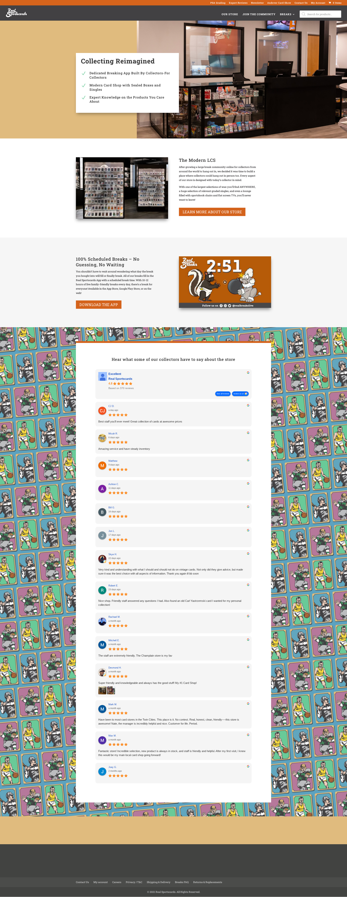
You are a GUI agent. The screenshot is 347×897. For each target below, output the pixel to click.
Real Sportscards (120, 378)
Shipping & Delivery (158, 882)
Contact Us (301, 3)
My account (100, 882)
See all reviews (223, 394)
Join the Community (259, 14)
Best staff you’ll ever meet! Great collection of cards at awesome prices (140, 421)
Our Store (230, 14)
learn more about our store (212, 212)
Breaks (286, 14)
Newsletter (257, 3)
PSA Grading (218, 3)
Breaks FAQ (182, 882)
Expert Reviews (238, 3)
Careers (116, 882)
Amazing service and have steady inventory (124, 448)
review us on (239, 394)
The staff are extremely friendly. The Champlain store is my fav (135, 655)
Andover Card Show (279, 3)
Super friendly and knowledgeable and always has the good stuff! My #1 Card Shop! (147, 682)
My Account (318, 3)
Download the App (99, 304)
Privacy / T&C (134, 882)
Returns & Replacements (207, 882)
